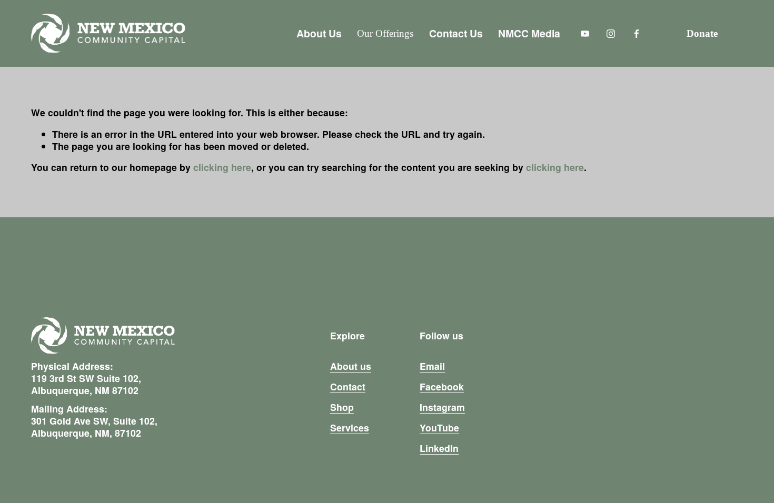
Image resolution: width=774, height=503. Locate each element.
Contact (347, 386)
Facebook (442, 386)
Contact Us (456, 33)
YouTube (439, 427)
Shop (342, 407)
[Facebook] (636, 33)
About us (350, 366)
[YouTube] (585, 33)
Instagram (442, 407)
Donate (702, 33)
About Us (319, 33)
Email (432, 366)
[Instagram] (611, 33)
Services (349, 427)
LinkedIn (439, 448)
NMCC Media (529, 33)
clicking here (222, 167)
